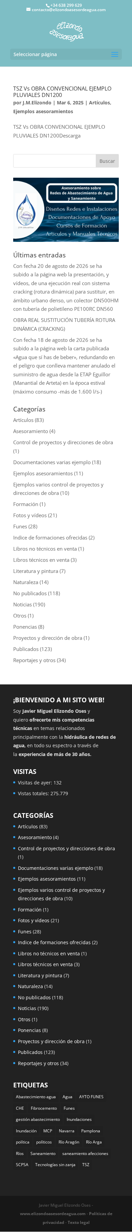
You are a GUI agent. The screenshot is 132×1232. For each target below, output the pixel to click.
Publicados (26, 649)
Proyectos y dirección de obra (47, 637)
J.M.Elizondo (37, 102)
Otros (19, 615)
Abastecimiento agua (36, 1097)
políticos (44, 1142)
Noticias (22, 604)
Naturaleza (25, 582)
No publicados (30, 593)
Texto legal (79, 1222)
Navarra (66, 1131)
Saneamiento (43, 1153)
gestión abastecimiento (38, 1119)
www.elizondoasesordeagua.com (53, 1213)
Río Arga (94, 1142)
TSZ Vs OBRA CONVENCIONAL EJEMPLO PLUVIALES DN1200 (62, 92)
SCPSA (22, 1164)
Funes (20, 526)
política (22, 1142)
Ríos (20, 1153)
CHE (20, 1108)
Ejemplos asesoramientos (43, 111)
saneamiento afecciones (85, 1153)
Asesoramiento (30, 431)
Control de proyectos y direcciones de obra (63, 442)
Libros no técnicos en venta (45, 548)
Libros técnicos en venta (41, 559)
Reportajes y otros (34, 660)
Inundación (26, 1131)
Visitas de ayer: (35, 782)
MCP (47, 1131)
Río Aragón (69, 1142)
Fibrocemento (44, 1108)
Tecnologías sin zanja (55, 1164)
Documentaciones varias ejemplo (52, 462)
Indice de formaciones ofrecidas (50, 537)
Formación (25, 504)
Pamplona (90, 1131)
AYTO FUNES (91, 1097)
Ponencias (25, 626)
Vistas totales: (34, 793)
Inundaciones (79, 1119)
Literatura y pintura (35, 571)
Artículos (99, 102)
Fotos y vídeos (30, 515)
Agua (67, 1097)
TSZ (85, 1164)
